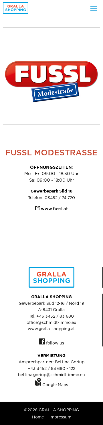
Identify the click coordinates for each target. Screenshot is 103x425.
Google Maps (54, 384)
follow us (54, 343)
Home (38, 417)
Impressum (60, 417)
